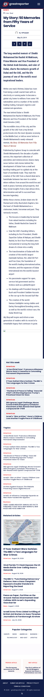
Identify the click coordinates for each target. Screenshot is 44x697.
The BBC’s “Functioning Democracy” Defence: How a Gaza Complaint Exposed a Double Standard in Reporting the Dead (21, 583)
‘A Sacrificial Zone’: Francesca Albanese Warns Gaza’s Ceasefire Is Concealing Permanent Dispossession (24, 371)
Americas (10, 366)
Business (7, 502)
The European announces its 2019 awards (11, 669)
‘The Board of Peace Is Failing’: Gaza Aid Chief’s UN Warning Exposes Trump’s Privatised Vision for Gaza (24, 393)
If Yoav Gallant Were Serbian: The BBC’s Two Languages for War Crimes (24, 382)
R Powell (25, 33)
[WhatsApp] (30, 44)
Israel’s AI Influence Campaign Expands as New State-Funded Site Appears (20, 496)
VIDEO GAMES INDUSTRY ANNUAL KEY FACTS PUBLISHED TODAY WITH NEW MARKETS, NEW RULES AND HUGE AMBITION (20, 507)
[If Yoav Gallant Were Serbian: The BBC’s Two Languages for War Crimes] (22, 532)
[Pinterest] (24, 44)
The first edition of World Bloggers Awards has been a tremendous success (32, 670)
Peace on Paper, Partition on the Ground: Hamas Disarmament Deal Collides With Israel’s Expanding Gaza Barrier (20, 599)
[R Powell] (17, 32)
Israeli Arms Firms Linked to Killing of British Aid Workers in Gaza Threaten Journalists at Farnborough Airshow (21, 614)
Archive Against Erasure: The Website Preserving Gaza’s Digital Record (18, 488)
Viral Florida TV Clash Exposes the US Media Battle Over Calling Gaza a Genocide (21, 567)
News (6, 10)
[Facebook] (14, 44)
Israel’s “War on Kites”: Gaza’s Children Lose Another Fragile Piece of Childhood (24, 417)
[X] (19, 44)
